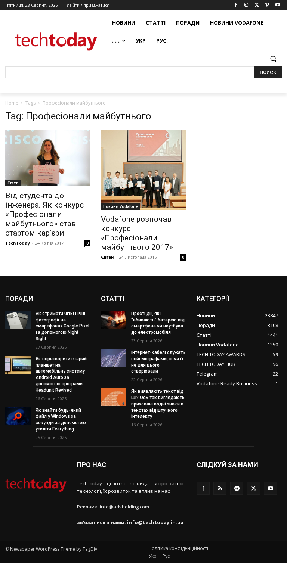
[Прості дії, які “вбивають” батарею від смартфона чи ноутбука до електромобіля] (113, 320)
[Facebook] (236, 5)
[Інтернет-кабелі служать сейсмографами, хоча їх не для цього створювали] (113, 358)
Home (11, 103)
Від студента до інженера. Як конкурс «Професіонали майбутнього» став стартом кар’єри (44, 214)
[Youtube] (277, 5)
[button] (273, 59)
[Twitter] (257, 5)
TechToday (17, 243)
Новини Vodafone (120, 206)
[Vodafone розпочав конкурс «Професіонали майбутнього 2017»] (143, 170)
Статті (13, 183)
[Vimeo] (267, 5)
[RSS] (219, 488)
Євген (107, 257)
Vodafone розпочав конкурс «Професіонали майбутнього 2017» (137, 233)
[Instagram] (246, 5)
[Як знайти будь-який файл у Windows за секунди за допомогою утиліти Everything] (18, 416)
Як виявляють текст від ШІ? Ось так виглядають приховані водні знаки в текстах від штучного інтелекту (158, 404)
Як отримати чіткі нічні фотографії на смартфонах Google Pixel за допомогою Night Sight (62, 326)
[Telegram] (236, 488)
